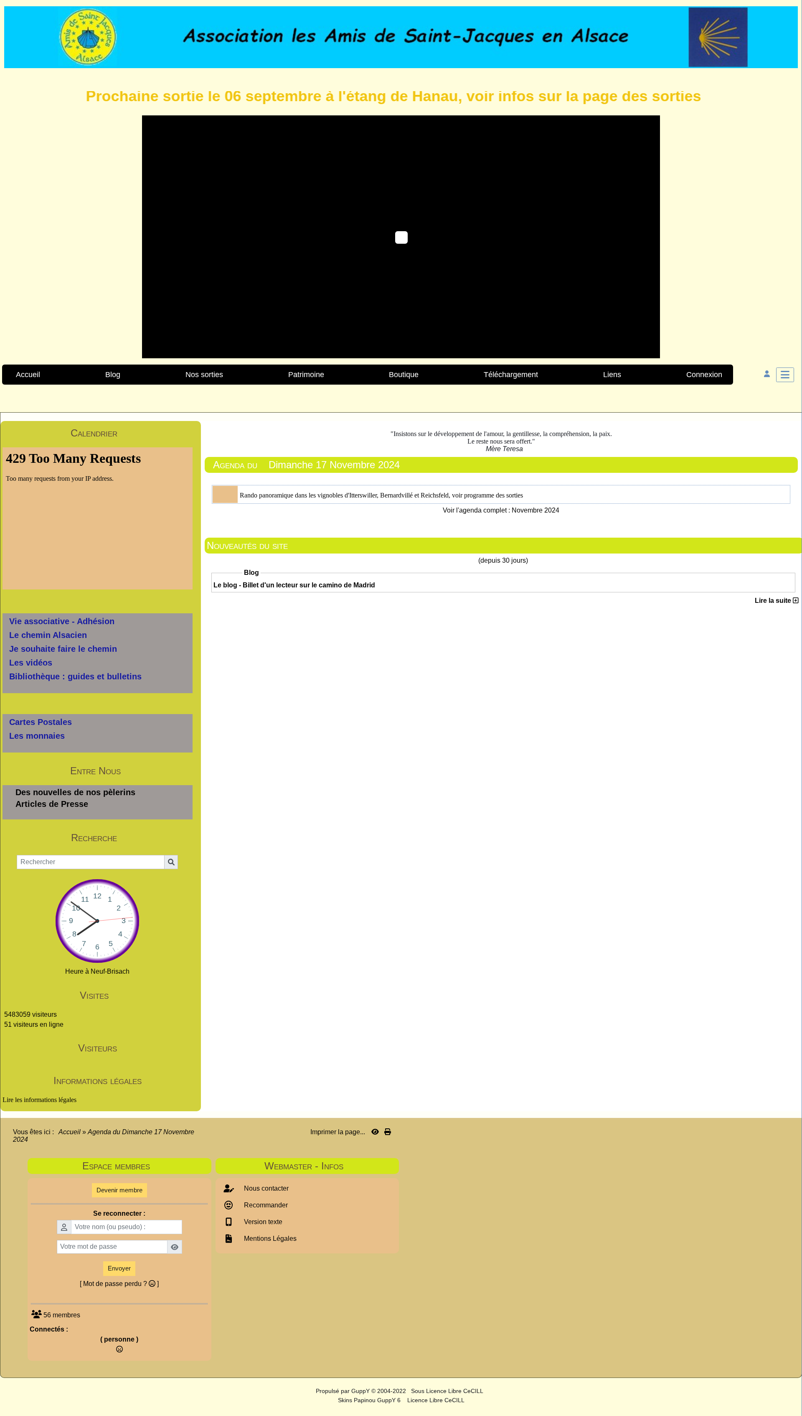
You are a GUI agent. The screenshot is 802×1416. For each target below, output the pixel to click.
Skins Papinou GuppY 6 (371, 1400)
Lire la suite (774, 600)
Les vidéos (30, 662)
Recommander (265, 1205)
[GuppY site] (308, 1391)
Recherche (130, 837)
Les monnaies (37, 735)
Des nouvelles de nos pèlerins (75, 792)
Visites (135, 995)
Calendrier (130, 433)
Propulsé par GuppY (343, 1391)
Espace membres (144, 1165)
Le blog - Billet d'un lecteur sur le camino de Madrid (294, 585)
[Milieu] (789, 585)
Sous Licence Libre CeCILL (448, 1391)
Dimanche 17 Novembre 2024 (334, 464)
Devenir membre (119, 1190)
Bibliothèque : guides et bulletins (75, 676)
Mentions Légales (269, 1238)
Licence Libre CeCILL (435, 1400)
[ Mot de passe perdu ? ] (119, 1283)
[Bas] (789, 600)
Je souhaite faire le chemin (63, 648)
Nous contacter (265, 1188)
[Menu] (785, 374)
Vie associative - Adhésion (61, 621)
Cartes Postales (40, 722)
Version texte (262, 1221)
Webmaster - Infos (329, 1165)
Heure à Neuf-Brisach (97, 971)
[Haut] (789, 570)
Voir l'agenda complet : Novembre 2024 (501, 510)
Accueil (69, 1131)
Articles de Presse (51, 804)
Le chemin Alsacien (48, 635)
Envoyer (119, 1268)
